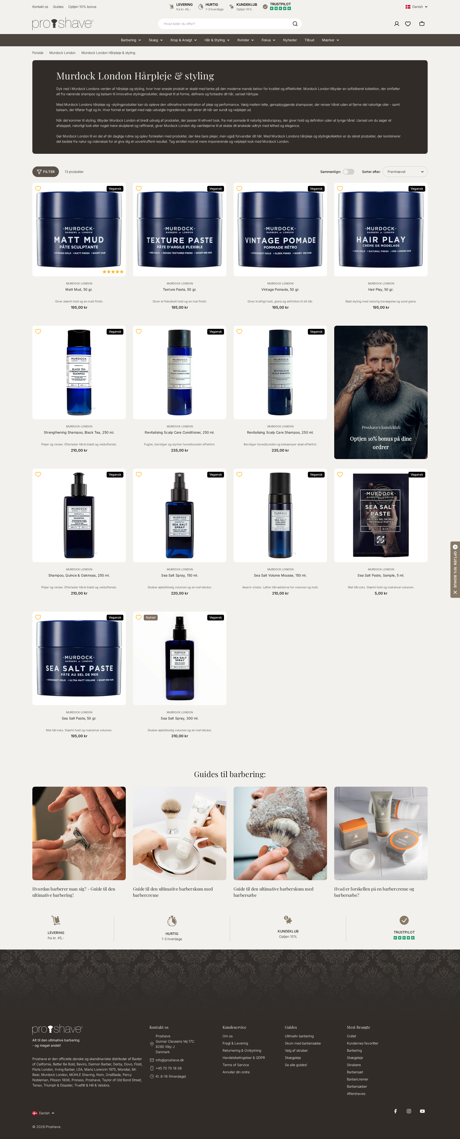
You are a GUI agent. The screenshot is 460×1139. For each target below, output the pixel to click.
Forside (37, 53)
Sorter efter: (371, 172)
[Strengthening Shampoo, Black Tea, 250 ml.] (79, 372)
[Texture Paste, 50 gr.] (179, 229)
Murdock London (62, 53)
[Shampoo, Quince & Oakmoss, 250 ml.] (79, 515)
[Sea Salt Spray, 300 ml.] (179, 658)
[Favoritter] (407, 24)
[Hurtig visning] (119, 193)
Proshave (53, 1127)
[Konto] (397, 24)
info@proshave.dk (170, 1060)
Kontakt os (40, 7)
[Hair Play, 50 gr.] (381, 229)
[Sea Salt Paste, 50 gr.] (79, 658)
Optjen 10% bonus (82, 7)
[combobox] (230, 23)
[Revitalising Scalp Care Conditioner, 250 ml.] (179, 372)
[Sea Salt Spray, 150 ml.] (179, 515)
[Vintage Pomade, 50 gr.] (280, 229)
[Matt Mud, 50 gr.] (79, 229)
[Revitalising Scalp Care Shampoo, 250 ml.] (280, 372)
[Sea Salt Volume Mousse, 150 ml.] (280, 515)
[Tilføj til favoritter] (38, 188)
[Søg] (295, 24)
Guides (58, 7)
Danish (417, 7)
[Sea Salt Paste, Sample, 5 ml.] (381, 515)
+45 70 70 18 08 (169, 1068)
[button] (455, 569)
